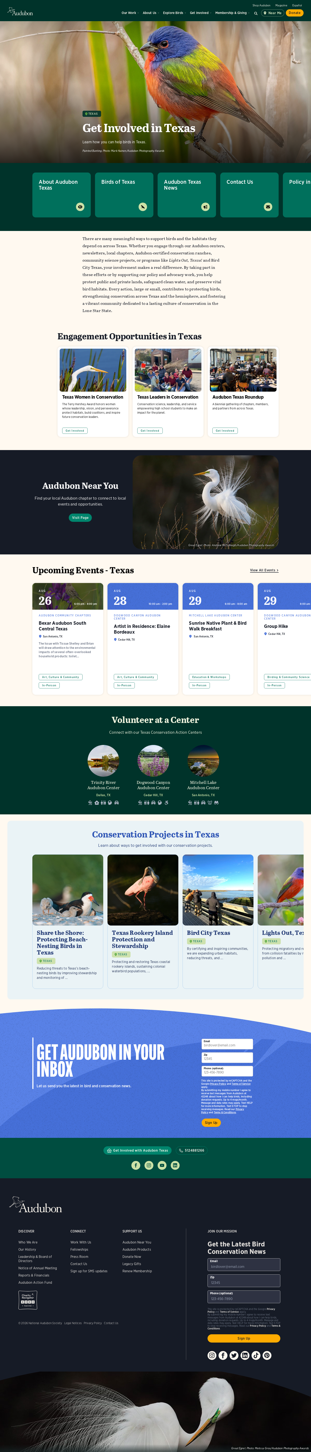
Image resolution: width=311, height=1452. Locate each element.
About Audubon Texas (58, 184)
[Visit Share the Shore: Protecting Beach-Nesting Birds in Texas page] (68, 922)
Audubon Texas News (182, 184)
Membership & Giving (231, 13)
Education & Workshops (209, 677)
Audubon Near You (136, 1242)
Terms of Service (241, 1083)
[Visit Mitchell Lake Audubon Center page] (203, 774)
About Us (149, 13)
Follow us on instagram (148, 1165)
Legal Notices (73, 1323)
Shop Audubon (261, 5)
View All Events (262, 570)
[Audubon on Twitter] (234, 1355)
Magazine (281, 5)
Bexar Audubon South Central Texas (67, 639)
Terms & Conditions (225, 1112)
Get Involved (199, 13)
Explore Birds (173, 13)
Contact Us (240, 181)
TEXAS (47, 961)
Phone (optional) (214, 1068)
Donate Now (131, 1257)
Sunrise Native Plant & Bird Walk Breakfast (218, 639)
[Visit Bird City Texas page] (218, 922)
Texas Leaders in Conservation (168, 392)
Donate (295, 13)
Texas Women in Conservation (93, 392)
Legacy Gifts (131, 1264)
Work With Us (80, 1242)
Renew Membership (137, 1271)
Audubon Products (136, 1250)
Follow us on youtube (162, 1165)
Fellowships (79, 1250)
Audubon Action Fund (35, 1283)
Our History (27, 1250)
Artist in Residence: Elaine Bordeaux (142, 639)
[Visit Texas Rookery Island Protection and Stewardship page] (143, 922)
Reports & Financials (34, 1275)
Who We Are (27, 1242)
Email (207, 1041)
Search (256, 13)
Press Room (79, 1257)
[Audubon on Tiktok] (256, 1355)
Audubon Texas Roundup (243, 392)
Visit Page (80, 518)
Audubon (20, 11)
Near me (275, 13)
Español (297, 5)
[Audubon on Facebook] (223, 1355)
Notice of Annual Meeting (37, 1268)
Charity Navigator (27, 1300)
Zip (206, 1054)
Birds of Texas (118, 181)
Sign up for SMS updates (88, 1271)
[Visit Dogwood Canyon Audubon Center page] (153, 774)
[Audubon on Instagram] (212, 1355)
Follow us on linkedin (175, 1165)
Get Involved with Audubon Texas (140, 1150)
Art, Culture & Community (60, 677)
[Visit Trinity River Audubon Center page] (103, 774)
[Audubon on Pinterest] (267, 1355)
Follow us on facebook (135, 1165)
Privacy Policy (218, 1083)
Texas (93, 113)
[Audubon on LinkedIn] (245, 1355)
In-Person (49, 685)
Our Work (129, 13)
